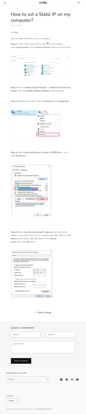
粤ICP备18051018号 (44, 409)
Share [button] (16, 32)
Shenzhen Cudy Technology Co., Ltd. (24, 409)
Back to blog (44, 312)
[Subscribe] (46, 379)
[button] (5, 2)
